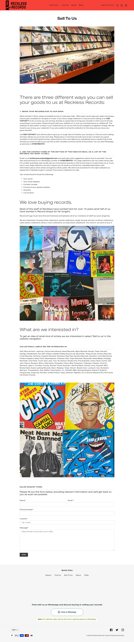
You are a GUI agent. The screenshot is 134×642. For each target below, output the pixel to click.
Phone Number (26, 510)
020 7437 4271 (108, 5)
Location (23, 519)
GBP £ (14, 630)
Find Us (58, 575)
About (78, 575)
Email (71, 500)
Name (23, 500)
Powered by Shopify (117, 635)
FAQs (86, 575)
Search (48, 575)
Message (24, 528)
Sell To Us (68, 575)
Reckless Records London (101, 635)
